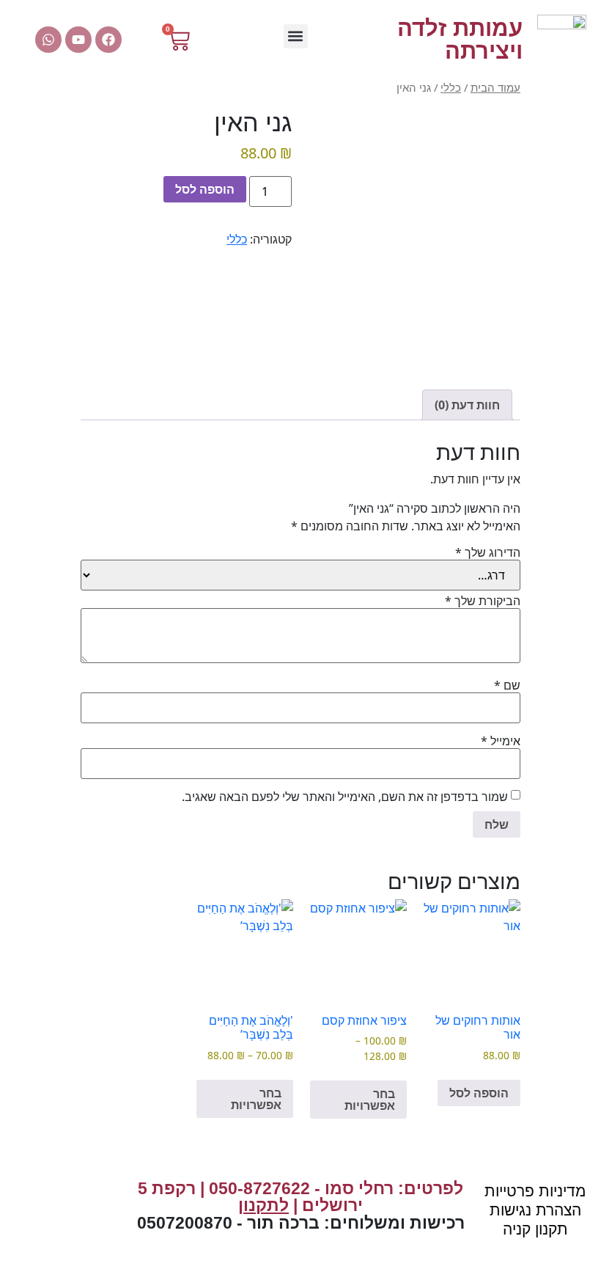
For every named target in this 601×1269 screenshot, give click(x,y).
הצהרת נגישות (535, 1210)
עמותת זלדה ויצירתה (460, 39)
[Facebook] (108, 39)
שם (507, 685)
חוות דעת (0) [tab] (467, 405)
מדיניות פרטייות (535, 1190)
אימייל (500, 741)
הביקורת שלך (482, 601)
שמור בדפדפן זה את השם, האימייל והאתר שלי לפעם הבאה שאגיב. (345, 796)
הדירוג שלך (487, 552)
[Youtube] (78, 39)
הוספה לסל (205, 189)
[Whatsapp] (48, 39)
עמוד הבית (495, 87)
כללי (450, 87)
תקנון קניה (535, 1229)
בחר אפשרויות (369, 1099)
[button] (296, 36)
